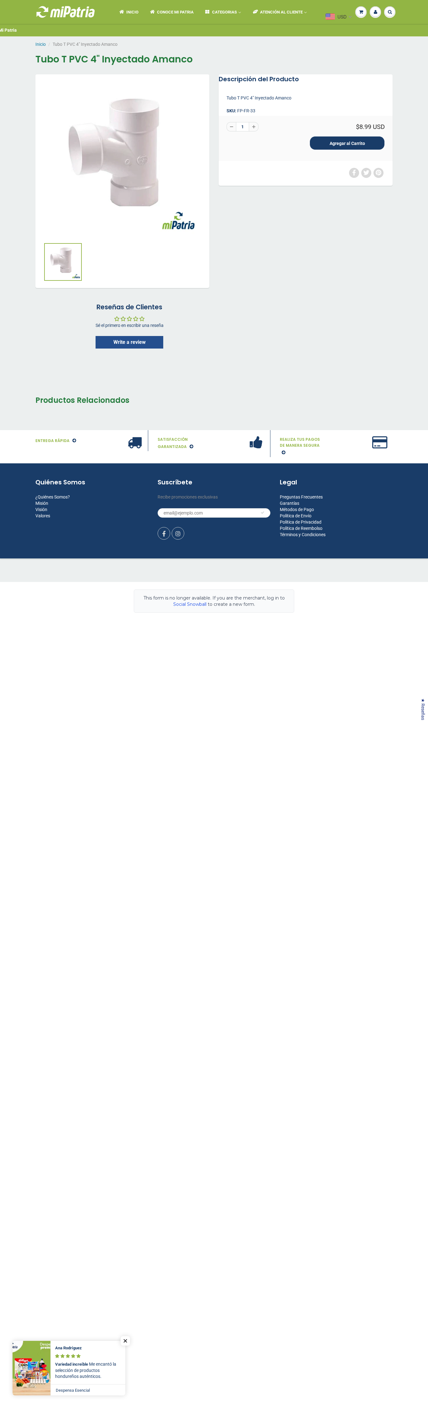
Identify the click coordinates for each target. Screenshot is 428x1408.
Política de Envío (295, 515)
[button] (125, 1341)
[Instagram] (178, 533)
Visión (41, 509)
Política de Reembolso (301, 528)
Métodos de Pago (297, 509)
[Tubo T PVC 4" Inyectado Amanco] (122, 160)
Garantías (289, 503)
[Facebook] (164, 533)
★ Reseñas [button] (422, 709)
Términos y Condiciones (303, 534)
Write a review (129, 342)
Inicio (40, 44)
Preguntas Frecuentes (301, 496)
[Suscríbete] (262, 513)
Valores (42, 515)
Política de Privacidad (300, 522)
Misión (41, 503)
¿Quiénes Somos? (52, 496)
